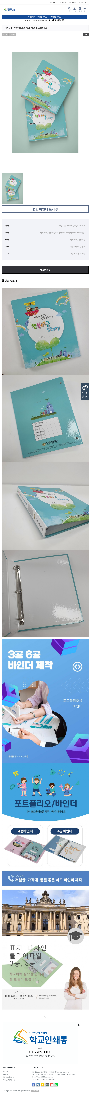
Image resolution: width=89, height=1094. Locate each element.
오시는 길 (83, 2)
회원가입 (73, 2)
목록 (86, 34)
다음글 (12, 34)
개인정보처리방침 (8, 1077)
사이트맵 (64, 2)
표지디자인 (28, 20)
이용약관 (5, 1074)
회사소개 (5, 1072)
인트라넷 (54, 2)
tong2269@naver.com (45, 1077)
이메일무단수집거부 (9, 1080)
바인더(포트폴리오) (56, 20)
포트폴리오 (43, 20)
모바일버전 (35, 1091)
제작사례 (36, 20)
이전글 (5, 34)
